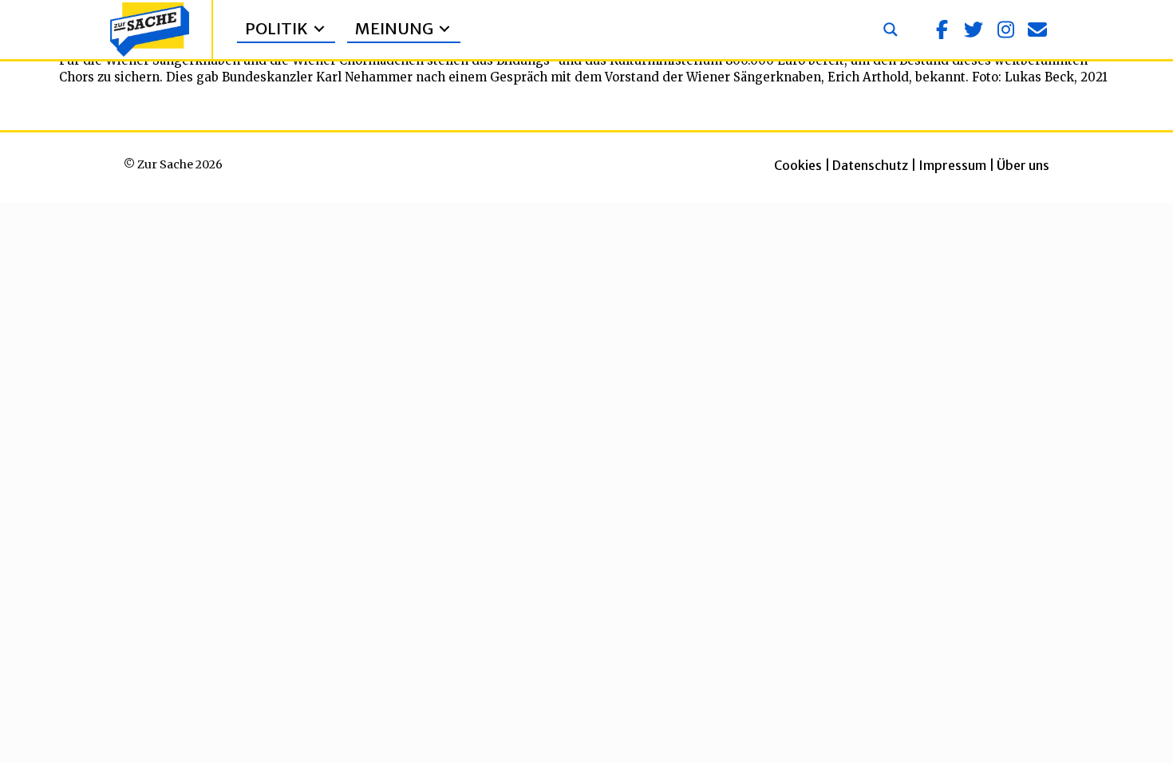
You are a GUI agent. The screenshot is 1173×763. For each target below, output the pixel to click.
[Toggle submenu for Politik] (319, 29)
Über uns (1023, 165)
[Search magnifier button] (890, 30)
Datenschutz (870, 165)
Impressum (952, 165)
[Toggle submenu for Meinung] (444, 29)
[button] (942, 30)
